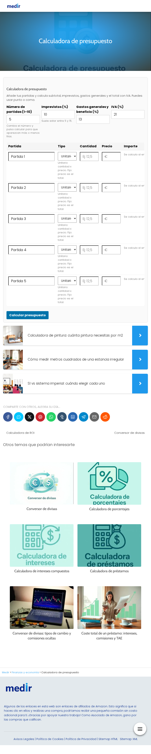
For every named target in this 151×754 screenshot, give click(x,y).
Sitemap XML (129, 739)
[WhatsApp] (51, 417)
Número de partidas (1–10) (19, 109)
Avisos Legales (24, 739)
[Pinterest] (40, 417)
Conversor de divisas (129, 433)
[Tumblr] (62, 417)
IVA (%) (117, 107)
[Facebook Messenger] (18, 417)
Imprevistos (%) (54, 107)
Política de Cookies (50, 739)
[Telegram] (83, 417)
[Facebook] (8, 417)
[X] (29, 417)
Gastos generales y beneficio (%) (92, 109)
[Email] (94, 417)
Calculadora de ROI (20, 433)
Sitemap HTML (108, 739)
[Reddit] (105, 417)
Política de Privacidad (81, 739)
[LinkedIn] (72, 417)
